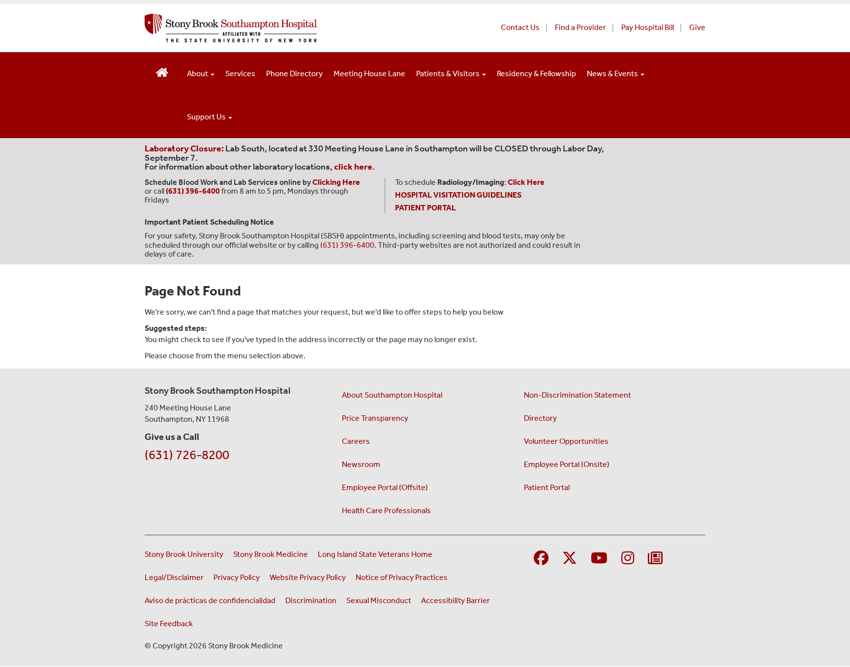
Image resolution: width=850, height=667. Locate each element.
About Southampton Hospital (392, 395)
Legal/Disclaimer (174, 577)
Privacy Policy (236, 577)
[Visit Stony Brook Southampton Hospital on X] (569, 558)
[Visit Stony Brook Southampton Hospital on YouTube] (599, 558)
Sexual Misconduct (378, 600)
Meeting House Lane (369, 73)
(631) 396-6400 (347, 245)
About (198, 73)
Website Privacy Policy (308, 577)
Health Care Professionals (386, 510)
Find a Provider (580, 27)
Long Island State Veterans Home (375, 554)
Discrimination (310, 600)
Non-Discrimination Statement (577, 395)
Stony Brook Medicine (270, 554)
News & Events (613, 73)
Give (697, 27)
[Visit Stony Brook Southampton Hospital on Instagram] (627, 558)
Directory (540, 418)
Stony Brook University (184, 554)
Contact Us (520, 27)
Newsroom (361, 464)
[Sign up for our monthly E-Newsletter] (655, 558)
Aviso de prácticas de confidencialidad (210, 600)
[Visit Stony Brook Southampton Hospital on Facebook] (541, 558)
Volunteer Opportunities (566, 441)
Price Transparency (375, 418)
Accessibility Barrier (455, 600)
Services (240, 73)
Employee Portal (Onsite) (566, 464)
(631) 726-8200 (187, 455)
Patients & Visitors (448, 73)
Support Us (207, 116)
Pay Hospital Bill (647, 27)
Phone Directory (294, 73)
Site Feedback (169, 623)
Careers (356, 441)
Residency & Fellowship (536, 73)
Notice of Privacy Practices (402, 577)
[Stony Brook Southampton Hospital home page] (306, 28)
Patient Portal (547, 487)
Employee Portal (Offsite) (385, 487)
